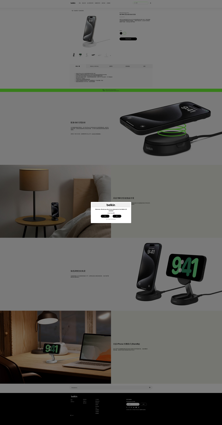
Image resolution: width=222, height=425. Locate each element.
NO (117, 216)
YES (105, 216)
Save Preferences (112, 219)
